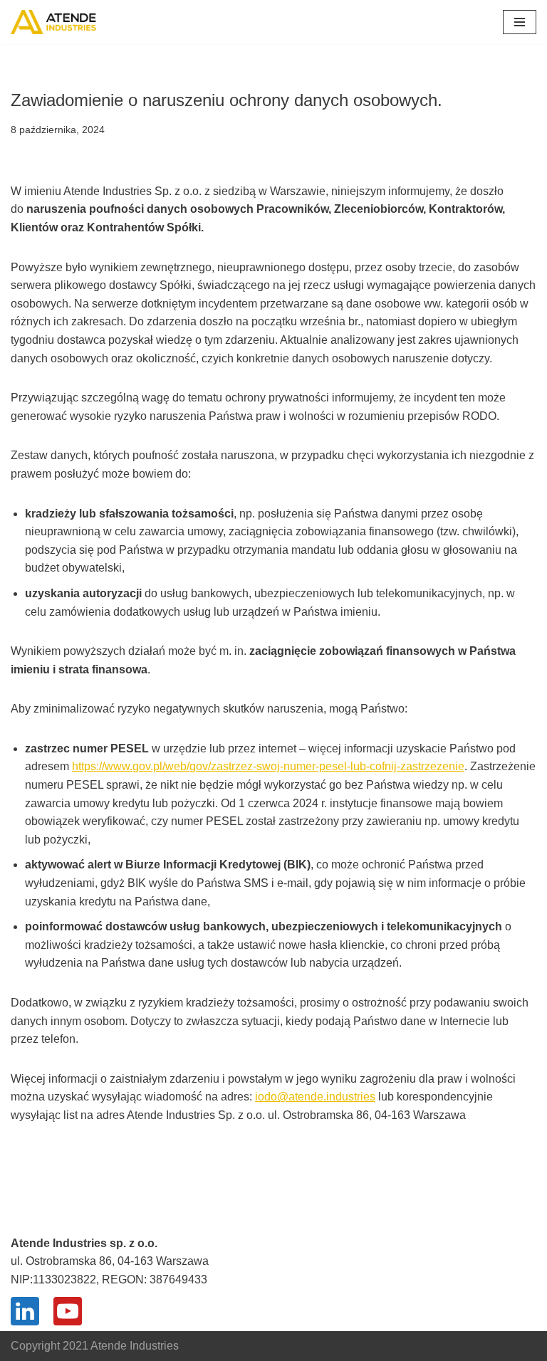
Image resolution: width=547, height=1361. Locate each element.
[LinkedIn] (25, 1311)
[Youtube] (67, 1311)
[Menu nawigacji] (519, 22)
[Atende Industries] (53, 22)
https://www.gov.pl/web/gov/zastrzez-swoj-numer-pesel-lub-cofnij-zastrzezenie (268, 766)
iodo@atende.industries (315, 1097)
